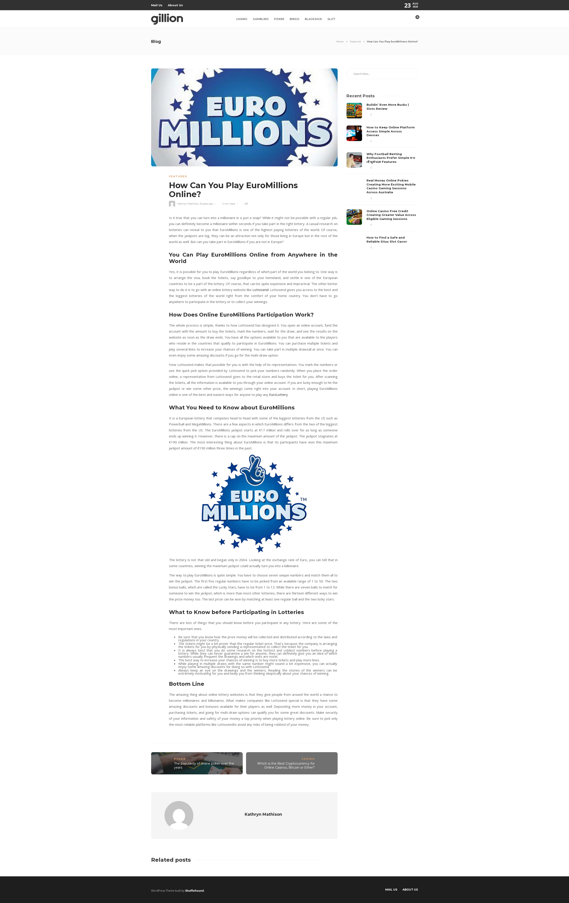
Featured (355, 41)
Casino (241, 19)
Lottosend (260, 289)
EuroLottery (278, 394)
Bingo (294, 19)
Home (340, 41)
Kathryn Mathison (188, 203)
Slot (331, 19)
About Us (175, 5)
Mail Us (156, 5)
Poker (279, 19)
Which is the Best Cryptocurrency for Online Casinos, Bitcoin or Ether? (286, 765)
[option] (382, 177)
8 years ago (206, 203)
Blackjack (313, 19)
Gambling (261, 19)
